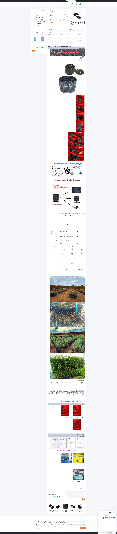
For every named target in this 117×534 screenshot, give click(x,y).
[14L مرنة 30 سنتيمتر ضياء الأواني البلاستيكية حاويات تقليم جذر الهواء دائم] (73, 506)
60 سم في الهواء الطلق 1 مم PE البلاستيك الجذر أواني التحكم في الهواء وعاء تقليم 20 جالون (51, 511)
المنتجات (42, 3)
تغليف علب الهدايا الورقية (41, 17)
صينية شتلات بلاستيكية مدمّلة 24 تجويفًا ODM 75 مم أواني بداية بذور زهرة (59, 524)
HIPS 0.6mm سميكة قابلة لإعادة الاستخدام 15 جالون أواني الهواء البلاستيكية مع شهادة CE (65, 511)
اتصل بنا (63, 3)
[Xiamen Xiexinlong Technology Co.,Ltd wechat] (40, 47)
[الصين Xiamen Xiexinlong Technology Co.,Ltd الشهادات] (35, 39)
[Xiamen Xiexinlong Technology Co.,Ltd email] (45, 47)
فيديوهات (46, 3)
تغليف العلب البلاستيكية (41, 25)
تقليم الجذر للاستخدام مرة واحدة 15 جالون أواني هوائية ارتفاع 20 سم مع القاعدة (80, 511)
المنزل (39, 3)
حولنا (49, 3)
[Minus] (99, 512)
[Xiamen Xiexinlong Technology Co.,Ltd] (76, 4)
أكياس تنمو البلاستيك (42, 28)
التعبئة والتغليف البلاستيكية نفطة (40, 19)
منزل (85, 7)
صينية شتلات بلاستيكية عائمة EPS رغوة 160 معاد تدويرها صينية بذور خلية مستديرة (59, 526)
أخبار (66, 3)
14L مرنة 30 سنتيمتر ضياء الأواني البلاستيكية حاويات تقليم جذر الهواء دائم (73, 511)
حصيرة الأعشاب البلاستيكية (41, 32)
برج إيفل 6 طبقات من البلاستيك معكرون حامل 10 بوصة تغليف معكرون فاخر (45, 522)
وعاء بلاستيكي (79, 7)
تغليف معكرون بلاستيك (41, 15)
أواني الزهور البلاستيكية (41, 23)
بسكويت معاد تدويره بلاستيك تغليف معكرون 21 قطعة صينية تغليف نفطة (46, 524)
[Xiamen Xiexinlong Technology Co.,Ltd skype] (38, 47)
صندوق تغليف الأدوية (42, 13)
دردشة (51, 22)
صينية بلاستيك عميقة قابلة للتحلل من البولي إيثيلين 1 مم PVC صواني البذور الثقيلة (59, 522)
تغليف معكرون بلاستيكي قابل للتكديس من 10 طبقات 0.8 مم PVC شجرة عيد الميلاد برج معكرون (46, 527)
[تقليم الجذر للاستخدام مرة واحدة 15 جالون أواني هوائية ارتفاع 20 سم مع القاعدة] (80, 506)
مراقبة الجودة (59, 3)
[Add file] (114, 533)
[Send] (99, 533)
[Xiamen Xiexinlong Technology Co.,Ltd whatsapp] (42, 47)
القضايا (69, 3)
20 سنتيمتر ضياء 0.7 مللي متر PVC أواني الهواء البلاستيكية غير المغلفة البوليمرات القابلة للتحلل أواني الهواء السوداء (58, 511)
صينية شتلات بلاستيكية (41, 21)
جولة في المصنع (53, 3)
